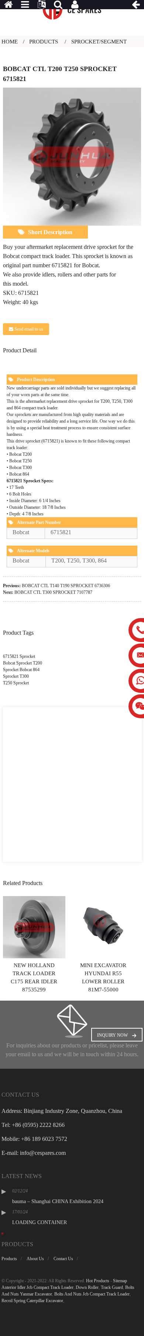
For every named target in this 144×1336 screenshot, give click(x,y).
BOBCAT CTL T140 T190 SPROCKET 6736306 (66, 585)
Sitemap (120, 1280)
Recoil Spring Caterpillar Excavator (32, 1300)
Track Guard (112, 1287)
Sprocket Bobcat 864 (21, 669)
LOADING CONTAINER (39, 1222)
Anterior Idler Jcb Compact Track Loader (37, 1287)
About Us (35, 1258)
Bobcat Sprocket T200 (22, 663)
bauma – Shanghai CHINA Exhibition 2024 (57, 1201)
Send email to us (28, 329)
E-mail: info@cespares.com (33, 1153)
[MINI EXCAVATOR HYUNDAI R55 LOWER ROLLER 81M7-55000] (103, 926)
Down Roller (87, 1287)
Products (43, 42)
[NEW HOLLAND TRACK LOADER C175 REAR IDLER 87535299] (34, 926)
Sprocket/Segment (99, 42)
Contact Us (63, 1258)
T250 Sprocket (16, 682)
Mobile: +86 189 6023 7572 (34, 1139)
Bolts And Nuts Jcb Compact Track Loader (92, 1294)
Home (9, 42)
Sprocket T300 (16, 676)
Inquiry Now (112, 1035)
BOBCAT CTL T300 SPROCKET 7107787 (53, 592)
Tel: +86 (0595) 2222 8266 (33, 1125)
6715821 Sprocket (19, 656)
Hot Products (97, 1280)
